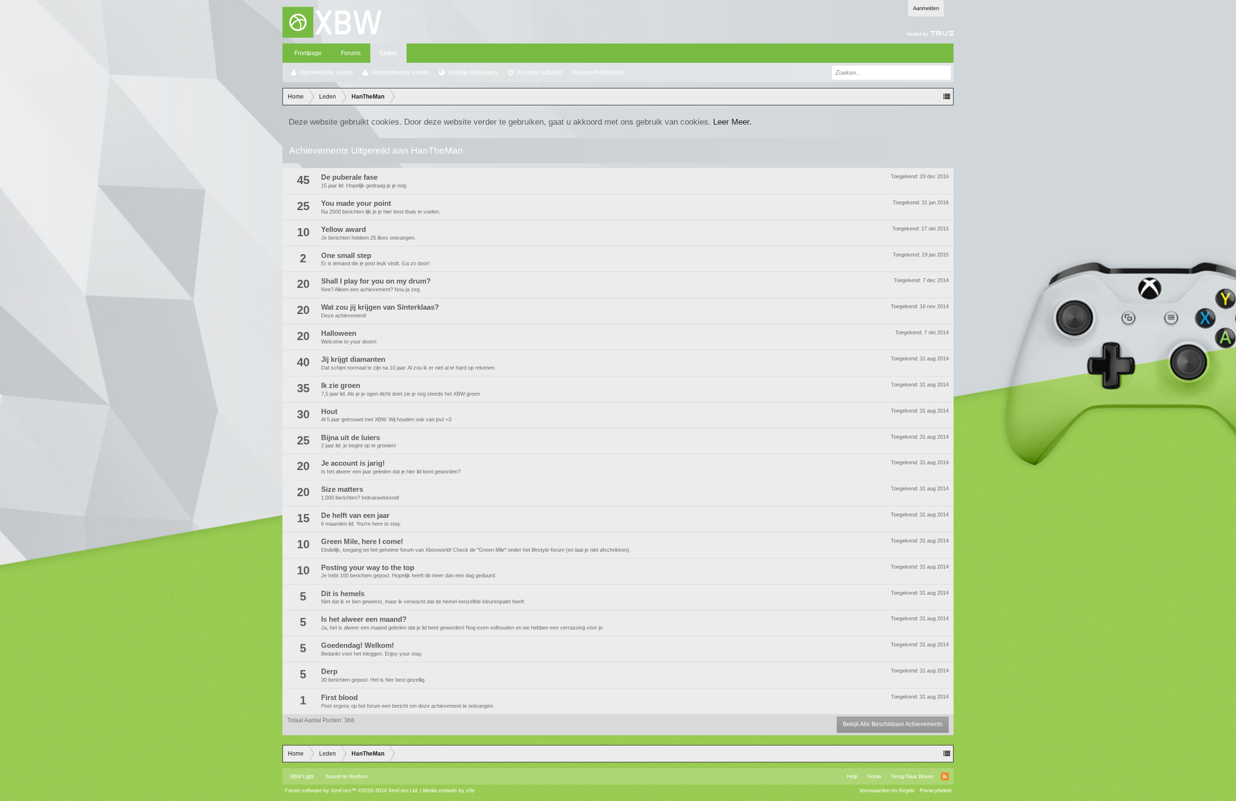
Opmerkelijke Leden (326, 72)
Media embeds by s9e (449, 790)
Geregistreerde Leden (400, 72)
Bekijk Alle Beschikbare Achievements (892, 724)
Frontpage (308, 53)
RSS (945, 776)
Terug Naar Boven (912, 776)
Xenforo (358, 776)
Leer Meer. (732, 122)
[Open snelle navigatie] (947, 96)
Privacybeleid (935, 790)
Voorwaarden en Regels (887, 790)
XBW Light (302, 776)
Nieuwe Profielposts (598, 72)
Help (852, 776)
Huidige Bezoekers (473, 72)
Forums (351, 53)
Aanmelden (926, 8)
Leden (388, 53)
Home (874, 776)
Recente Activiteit (539, 72)
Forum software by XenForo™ (352, 790)
